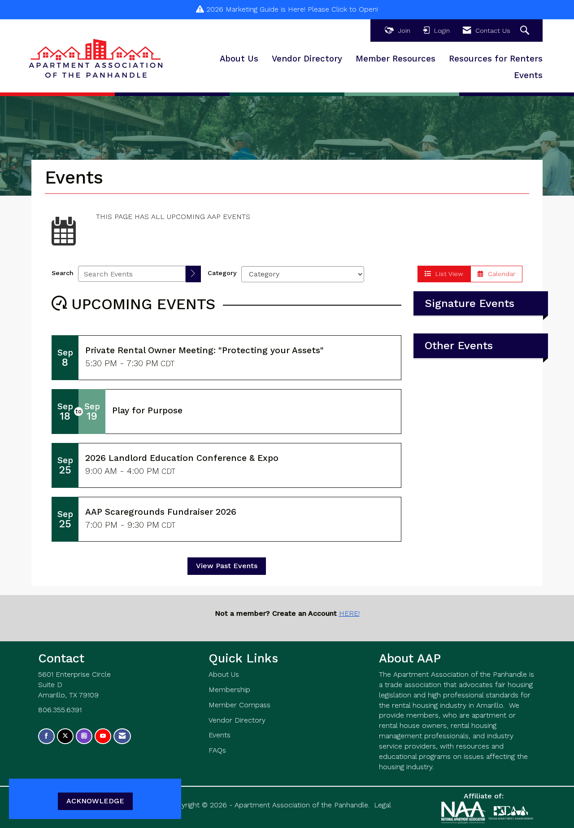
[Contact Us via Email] (122, 736)
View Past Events (226, 565)
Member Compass (239, 705)
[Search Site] (525, 30)
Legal (382, 805)
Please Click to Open (342, 9)
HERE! (349, 613)
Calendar (499, 273)
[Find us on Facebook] (46, 736)
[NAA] (464, 812)
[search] (193, 274)
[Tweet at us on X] (65, 736)
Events (528, 75)
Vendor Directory (307, 59)
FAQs (217, 750)
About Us (239, 59)
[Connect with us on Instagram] (84, 736)
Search (63, 272)
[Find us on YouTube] (103, 736)
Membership (229, 689)
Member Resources (395, 59)
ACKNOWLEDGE (95, 801)
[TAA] (510, 812)
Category (222, 272)
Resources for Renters (496, 59)
